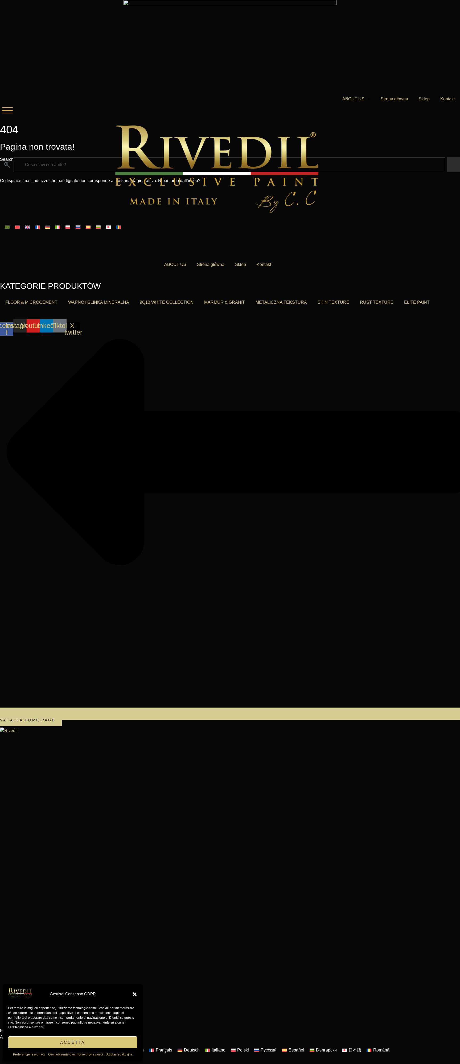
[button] (134, 994)
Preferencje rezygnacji (29, 1054)
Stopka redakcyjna (119, 1054)
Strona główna (394, 99)
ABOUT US (353, 99)
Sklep (424, 99)
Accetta (72, 1042)
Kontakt (447, 99)
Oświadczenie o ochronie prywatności (75, 1054)
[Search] (453, 164)
